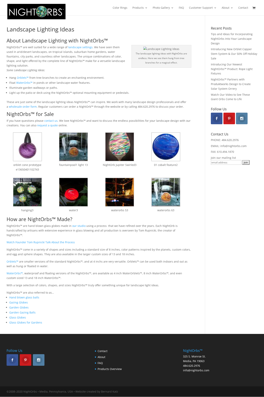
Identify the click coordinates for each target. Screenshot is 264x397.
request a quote (47, 125)
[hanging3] (27, 193)
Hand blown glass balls (24, 297)
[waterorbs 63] (166, 193)
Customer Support (201, 7)
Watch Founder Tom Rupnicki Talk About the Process (41, 242)
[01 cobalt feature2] (166, 147)
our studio (79, 226)
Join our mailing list (223, 158)
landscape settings (80, 47)
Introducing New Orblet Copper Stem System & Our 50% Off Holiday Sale (234, 53)
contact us (51, 120)
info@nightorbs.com (196, 370)
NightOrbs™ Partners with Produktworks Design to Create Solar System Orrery (231, 84)
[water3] (73, 193)
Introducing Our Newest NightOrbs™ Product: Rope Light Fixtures (232, 69)
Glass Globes (17, 317)
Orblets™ (23, 77)
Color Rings (120, 7)
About (225, 7)
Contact (243, 7)
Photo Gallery (161, 7)
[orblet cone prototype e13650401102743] (27, 147)
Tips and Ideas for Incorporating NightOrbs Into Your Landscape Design (232, 38)
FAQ (181, 7)
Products (138, 7)
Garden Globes (19, 307)
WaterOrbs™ (24, 82)
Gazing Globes (18, 302)
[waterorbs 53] (120, 193)
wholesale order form (23, 106)
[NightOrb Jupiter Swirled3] (120, 147)
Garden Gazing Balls (22, 312)
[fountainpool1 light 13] (73, 147)
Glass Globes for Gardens (25, 322)
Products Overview (110, 369)
